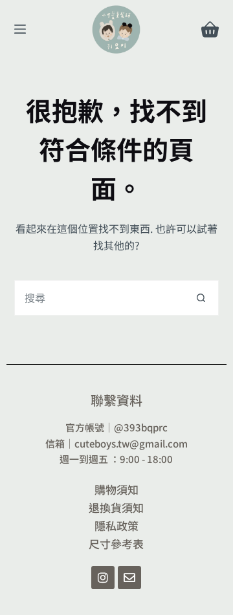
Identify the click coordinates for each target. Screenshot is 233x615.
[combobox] (99, 298)
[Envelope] (129, 577)
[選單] (20, 29)
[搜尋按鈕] (201, 298)
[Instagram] (103, 577)
